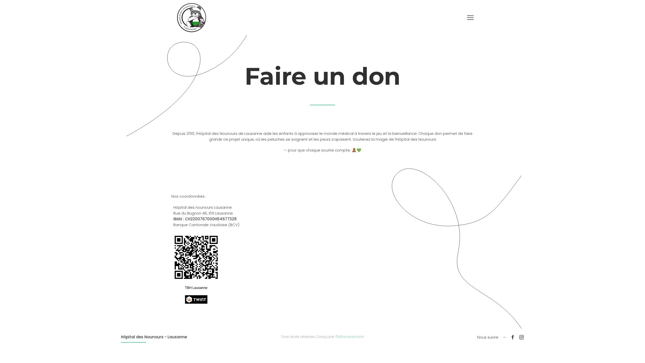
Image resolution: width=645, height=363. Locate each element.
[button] (470, 18)
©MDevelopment (349, 336)
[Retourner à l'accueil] (191, 18)
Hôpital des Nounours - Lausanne (154, 337)
